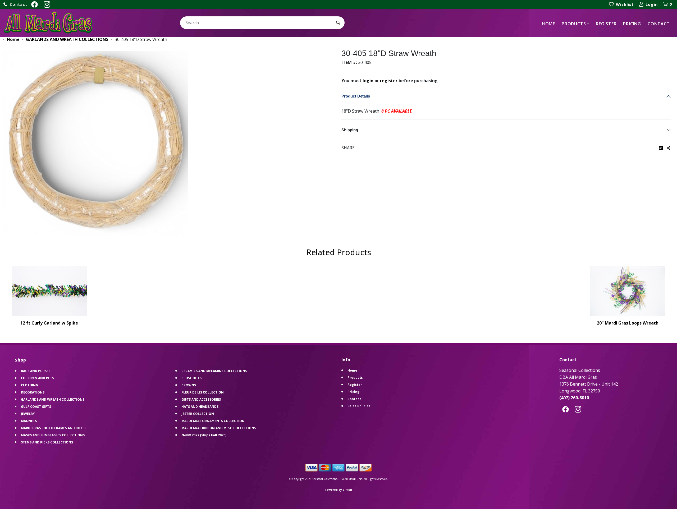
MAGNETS (29, 421)
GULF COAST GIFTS (36, 406)
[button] (15, 4)
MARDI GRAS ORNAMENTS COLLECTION (213, 421)
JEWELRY (28, 413)
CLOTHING (29, 385)
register (388, 81)
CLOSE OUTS (191, 378)
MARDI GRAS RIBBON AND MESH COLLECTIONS (218, 428)
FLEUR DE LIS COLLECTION (202, 392)
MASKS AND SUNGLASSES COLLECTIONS (53, 435)
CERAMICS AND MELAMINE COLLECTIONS (214, 371)
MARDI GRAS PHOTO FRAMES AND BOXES (53, 428)
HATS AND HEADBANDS (199, 406)
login (368, 81)
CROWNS (188, 385)
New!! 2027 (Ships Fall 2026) (203, 435)
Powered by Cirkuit (338, 490)
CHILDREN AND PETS (37, 378)
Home (548, 24)
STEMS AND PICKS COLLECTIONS (47, 442)
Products (574, 24)
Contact (659, 24)
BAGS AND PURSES (35, 371)
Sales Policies (358, 406)
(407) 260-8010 (574, 398)
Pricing (632, 24)
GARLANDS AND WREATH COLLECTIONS (52, 399)
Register (606, 24)
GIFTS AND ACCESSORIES (201, 399)
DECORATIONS (32, 392)
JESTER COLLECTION (197, 413)
